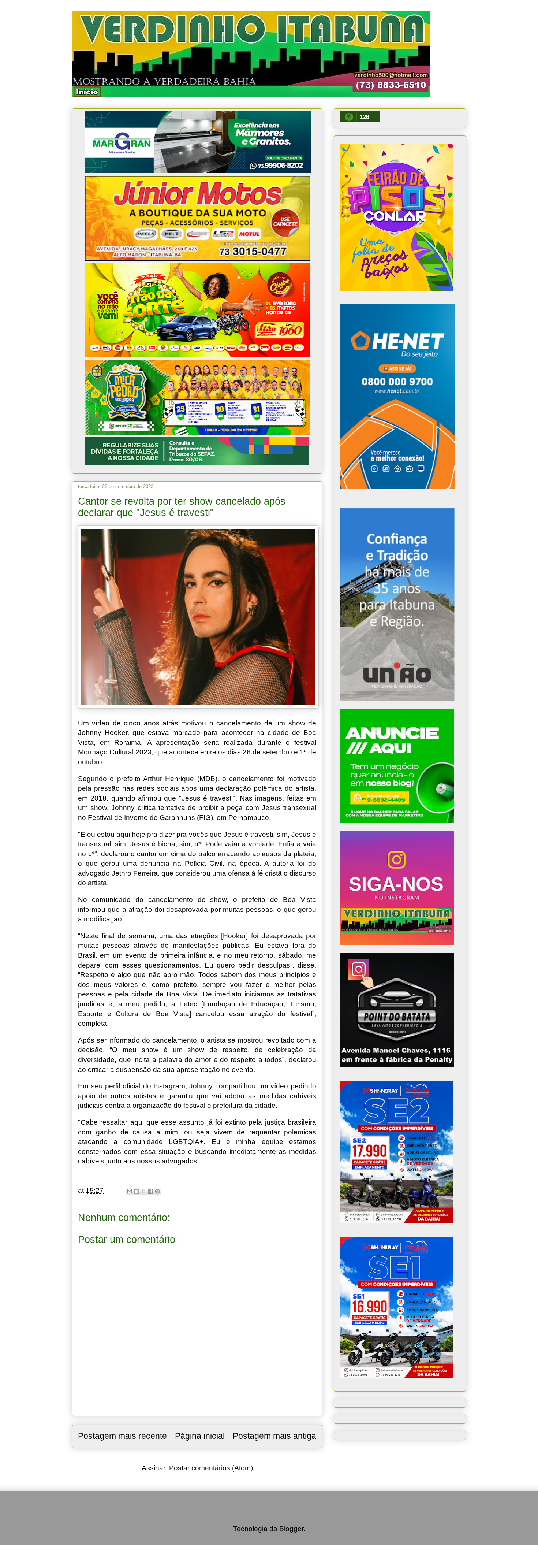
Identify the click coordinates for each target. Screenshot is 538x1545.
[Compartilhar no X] (143, 1191)
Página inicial (200, 1436)
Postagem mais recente (122, 1436)
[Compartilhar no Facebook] (150, 1191)
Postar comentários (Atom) (211, 1468)
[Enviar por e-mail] (129, 1191)
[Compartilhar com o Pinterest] (157, 1191)
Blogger (291, 1529)
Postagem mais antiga (274, 1436)
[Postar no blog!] (136, 1191)
